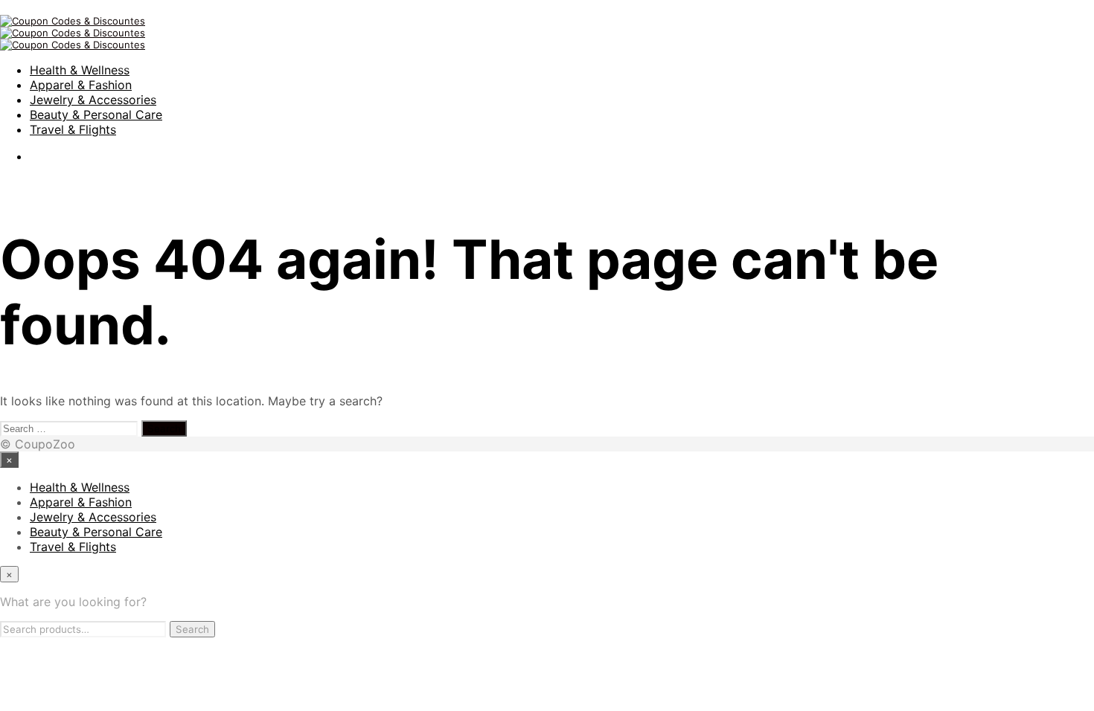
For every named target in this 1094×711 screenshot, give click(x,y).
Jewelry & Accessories (93, 99)
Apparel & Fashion (81, 84)
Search (192, 629)
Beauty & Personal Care (96, 114)
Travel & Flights (73, 129)
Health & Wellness (79, 69)
